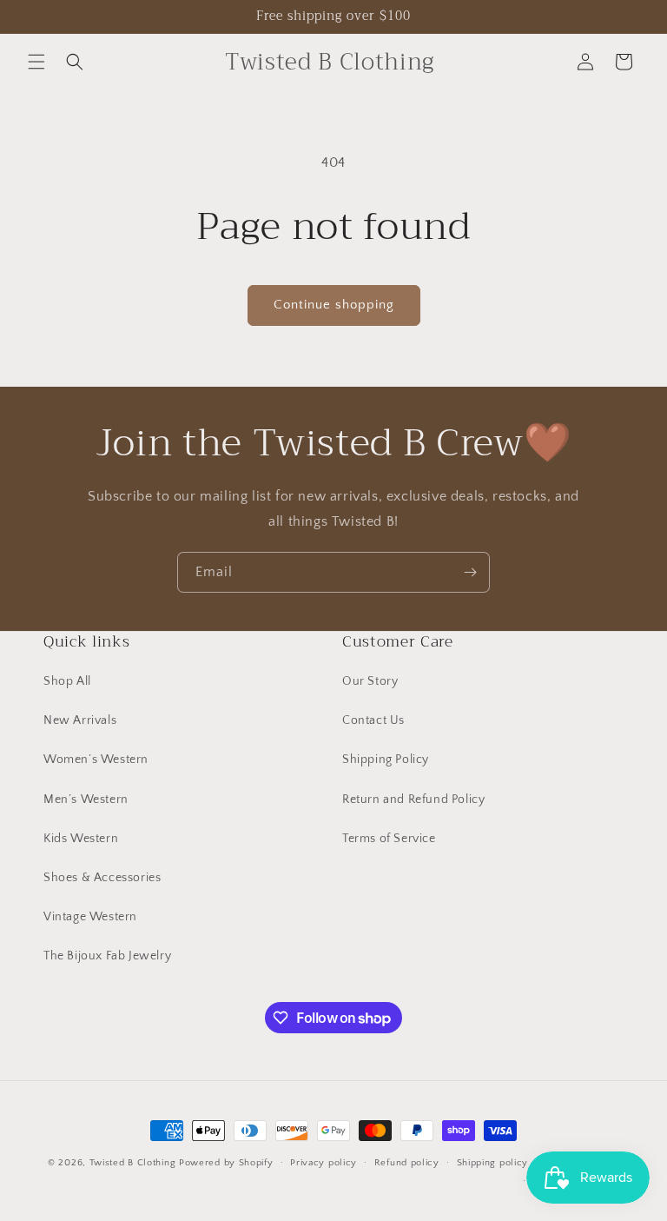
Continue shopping (334, 304)
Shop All (67, 681)
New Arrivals (79, 720)
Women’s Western (96, 759)
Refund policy (406, 1163)
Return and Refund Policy (413, 799)
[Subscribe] (470, 572)
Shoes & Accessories (102, 878)
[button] (36, 62)
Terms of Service (389, 839)
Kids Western (80, 839)
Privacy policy (323, 1163)
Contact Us (373, 720)
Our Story (370, 681)
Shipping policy (493, 1163)
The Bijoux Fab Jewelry (107, 956)
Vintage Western (90, 917)
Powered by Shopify (226, 1163)
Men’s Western (86, 799)
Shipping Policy (385, 759)
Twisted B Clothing (132, 1163)
